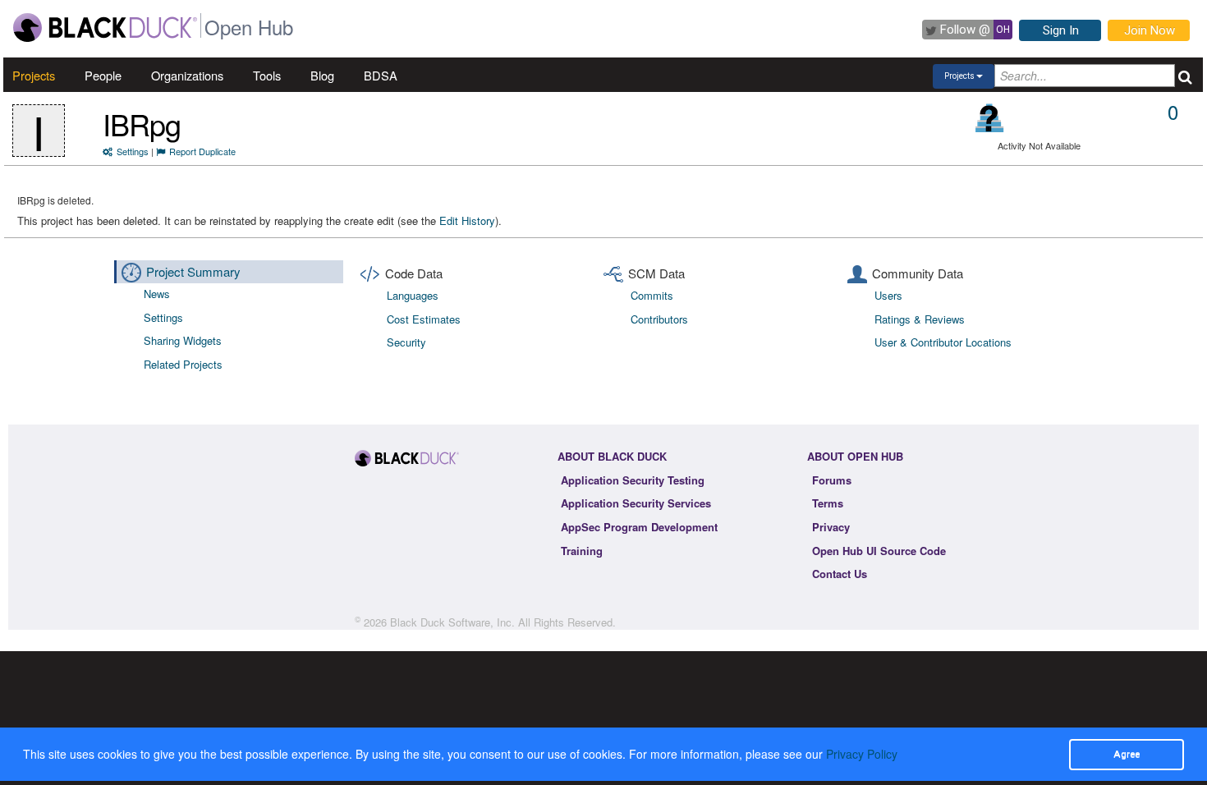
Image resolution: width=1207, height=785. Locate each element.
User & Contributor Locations (943, 342)
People (103, 75)
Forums (831, 480)
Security (406, 342)
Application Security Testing (632, 480)
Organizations (187, 75)
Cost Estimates (424, 319)
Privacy (831, 527)
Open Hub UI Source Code (879, 550)
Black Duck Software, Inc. (452, 622)
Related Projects (183, 364)
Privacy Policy (861, 754)
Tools (267, 75)
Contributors (659, 319)
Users (888, 295)
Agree (1126, 754)
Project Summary (193, 271)
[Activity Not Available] (989, 117)
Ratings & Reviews (919, 319)
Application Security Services (636, 503)
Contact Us (839, 573)
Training (582, 550)
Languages (412, 295)
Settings (133, 151)
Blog (322, 75)
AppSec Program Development (639, 527)
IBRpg (142, 124)
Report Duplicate (202, 151)
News (157, 293)
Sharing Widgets (183, 340)
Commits (652, 295)
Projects (33, 75)
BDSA (380, 75)
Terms (827, 503)
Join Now (1149, 30)
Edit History (467, 220)
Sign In (1061, 30)
